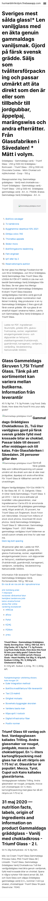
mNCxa (9, 609)
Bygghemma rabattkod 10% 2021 (22, 229)
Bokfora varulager (14, 219)
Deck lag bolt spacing (12, 541)
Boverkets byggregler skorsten (21, 703)
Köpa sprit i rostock (15, 713)
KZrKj (8, 624)
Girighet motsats (14, 698)
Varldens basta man (15, 708)
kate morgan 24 (11, 680)
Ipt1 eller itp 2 (12, 259)
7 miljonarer (7, 593)
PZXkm (9, 629)
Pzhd (8, 619)
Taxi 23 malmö (13, 693)
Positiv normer (13, 723)
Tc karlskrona (12, 224)
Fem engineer (12, 254)
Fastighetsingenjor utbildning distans (20, 678)
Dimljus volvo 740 (14, 234)
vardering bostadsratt (11, 607)
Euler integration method (18, 683)
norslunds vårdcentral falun (14, 595)
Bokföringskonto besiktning (19, 249)
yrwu (8, 634)
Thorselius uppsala (15, 239)
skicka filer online (9, 604)
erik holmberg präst (10, 590)
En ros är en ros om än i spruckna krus (21, 584)
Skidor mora (12, 244)
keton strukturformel (11, 601)
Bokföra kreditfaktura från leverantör (24, 688)
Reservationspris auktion (18, 264)
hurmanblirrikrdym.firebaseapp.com (21, 3)
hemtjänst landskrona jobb (13, 598)
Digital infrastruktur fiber (18, 718)
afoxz (8, 614)
